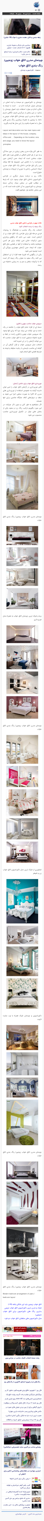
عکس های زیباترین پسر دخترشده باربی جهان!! (25, 1411)
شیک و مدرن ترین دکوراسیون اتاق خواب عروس (23, 1308)
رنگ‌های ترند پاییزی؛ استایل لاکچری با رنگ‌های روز (22, 1382)
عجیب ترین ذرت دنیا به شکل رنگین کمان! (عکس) (24, 1415)
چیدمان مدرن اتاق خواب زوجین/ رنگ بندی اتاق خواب (23, 63)
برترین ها (18, 13)
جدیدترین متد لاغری (35, 1514)
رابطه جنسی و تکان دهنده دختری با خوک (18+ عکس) (22, 37)
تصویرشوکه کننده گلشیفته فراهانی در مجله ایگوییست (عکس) (18, 1493)
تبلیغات (12, 13)
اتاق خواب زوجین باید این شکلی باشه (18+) (25, 1304)
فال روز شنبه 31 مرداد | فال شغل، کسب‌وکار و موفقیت (23, 1403)
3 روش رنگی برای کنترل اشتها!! (20, 1478)
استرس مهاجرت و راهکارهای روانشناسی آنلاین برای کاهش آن (22, 1472)
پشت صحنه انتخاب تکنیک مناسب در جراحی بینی (22, 1358)
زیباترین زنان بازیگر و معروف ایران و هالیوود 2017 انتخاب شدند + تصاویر (18, 46)
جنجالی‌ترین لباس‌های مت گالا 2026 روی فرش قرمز (23, 1398)
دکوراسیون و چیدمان (27, 70)
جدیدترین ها (27, 13)
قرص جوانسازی (20, 1514)
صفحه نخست (36, 13)
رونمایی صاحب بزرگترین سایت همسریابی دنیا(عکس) (22, 1447)
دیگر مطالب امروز (8, 1336)
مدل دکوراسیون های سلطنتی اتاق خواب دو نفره (23, 1318)
